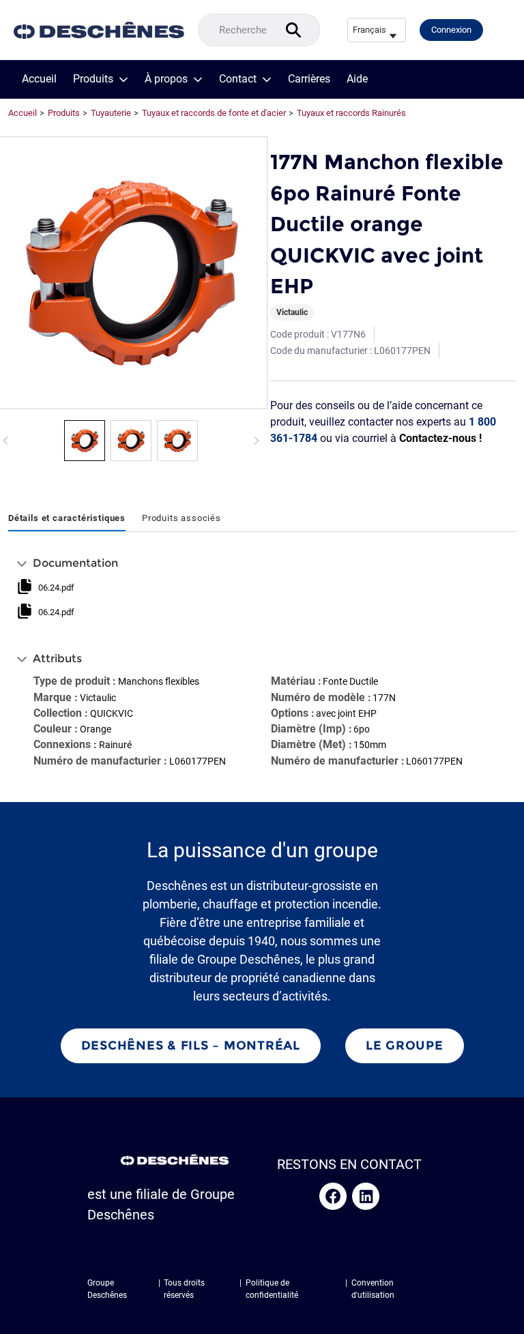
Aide (357, 79)
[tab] (67, 519)
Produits (93, 79)
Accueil (39, 79)
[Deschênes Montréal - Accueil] (99, 30)
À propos (166, 79)
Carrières (309, 79)
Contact (238, 79)
